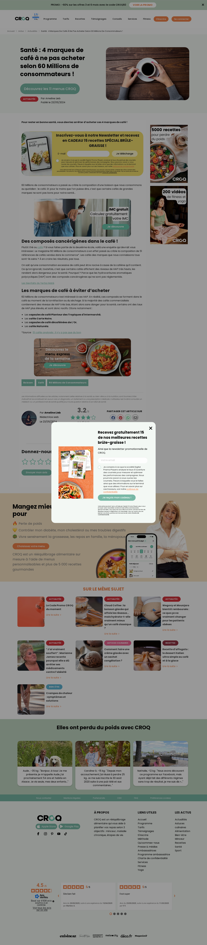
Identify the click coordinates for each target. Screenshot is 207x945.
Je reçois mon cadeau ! (116, 497)
